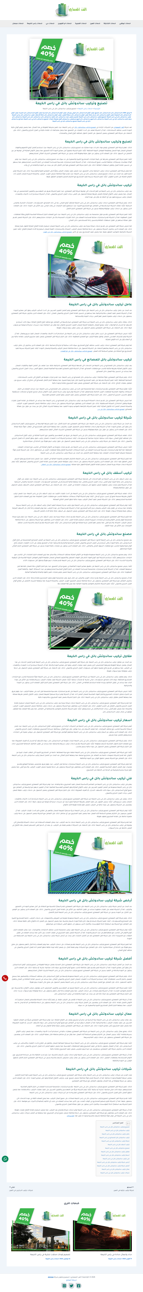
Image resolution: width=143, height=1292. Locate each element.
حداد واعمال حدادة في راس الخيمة (116, 1255)
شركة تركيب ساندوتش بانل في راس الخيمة (115, 1141)
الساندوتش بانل (116, 113)
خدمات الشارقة (110, 24)
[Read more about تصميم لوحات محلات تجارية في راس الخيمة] (40, 1230)
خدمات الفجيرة (80, 24)
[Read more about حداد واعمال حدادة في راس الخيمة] (102, 1230)
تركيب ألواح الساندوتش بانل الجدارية (54, 113)
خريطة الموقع (71, 1280)
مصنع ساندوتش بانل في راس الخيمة (65, 121)
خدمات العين (95, 24)
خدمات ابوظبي (125, 24)
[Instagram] (64, 1286)
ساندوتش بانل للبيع (97, 119)
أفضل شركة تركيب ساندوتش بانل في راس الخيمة (113, 1166)
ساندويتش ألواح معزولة (62, 119)
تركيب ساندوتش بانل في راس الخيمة (119, 117)
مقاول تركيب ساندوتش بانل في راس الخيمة (115, 1152)
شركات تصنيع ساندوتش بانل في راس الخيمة (38, 119)
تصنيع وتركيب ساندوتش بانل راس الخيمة (92, 117)
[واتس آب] (5, 1159)
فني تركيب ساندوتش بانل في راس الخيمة (116, 1159)
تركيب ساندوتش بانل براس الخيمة (23, 115)
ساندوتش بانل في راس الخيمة (115, 119)
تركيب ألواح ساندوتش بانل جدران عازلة (101, 115)
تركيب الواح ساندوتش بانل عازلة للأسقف (48, 115)
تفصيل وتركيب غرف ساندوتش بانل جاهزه (65, 117)
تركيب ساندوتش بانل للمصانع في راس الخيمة (114, 1138)
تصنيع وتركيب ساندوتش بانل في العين (57, 232)
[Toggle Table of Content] (126, 1123)
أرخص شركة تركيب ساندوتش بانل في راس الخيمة (113, 1162)
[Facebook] (79, 1286)
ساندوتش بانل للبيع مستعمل (80, 119)
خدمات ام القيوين (65, 24)
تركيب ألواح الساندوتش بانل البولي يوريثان (80, 113)
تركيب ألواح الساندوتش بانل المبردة (30, 113)
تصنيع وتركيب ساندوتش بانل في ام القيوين (76, 351)
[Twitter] (71, 1286)
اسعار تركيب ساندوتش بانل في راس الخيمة (115, 1155)
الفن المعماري (119, 127)
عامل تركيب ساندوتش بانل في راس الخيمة (115, 1134)
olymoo (51, 1277)
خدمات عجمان (17, 24)
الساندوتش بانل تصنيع (102, 113)
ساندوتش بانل (46, 117)
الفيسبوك (70, 1116)
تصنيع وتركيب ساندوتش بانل (85, 127)
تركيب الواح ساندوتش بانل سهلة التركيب (75, 115)
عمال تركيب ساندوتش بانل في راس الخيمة (115, 1169)
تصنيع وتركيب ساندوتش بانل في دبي (111, 409)
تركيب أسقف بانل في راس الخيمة (118, 1145)
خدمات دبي (50, 24)
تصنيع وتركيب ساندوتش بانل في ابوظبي (56, 465)
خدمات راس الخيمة (34, 24)
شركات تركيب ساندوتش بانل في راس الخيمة (114, 1173)
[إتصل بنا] (5, 978)
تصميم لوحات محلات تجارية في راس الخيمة (50, 1255)
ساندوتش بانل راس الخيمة (32, 117)
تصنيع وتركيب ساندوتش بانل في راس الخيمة (114, 1127)
